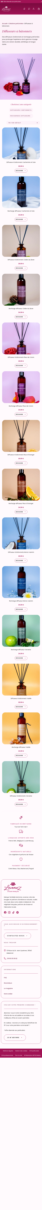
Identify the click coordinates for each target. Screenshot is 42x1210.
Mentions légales (8, 1051)
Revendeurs (8, 983)
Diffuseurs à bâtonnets (21, 110)
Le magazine (8, 988)
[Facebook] (5, 912)
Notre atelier (8, 994)
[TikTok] (13, 912)
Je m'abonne (13, 1038)
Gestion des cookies (21, 1051)
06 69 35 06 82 (12, 958)
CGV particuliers (34, 1051)
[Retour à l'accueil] (6, 8)
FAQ (5, 978)
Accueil (4, 24)
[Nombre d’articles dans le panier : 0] (38, 8)
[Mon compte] (33, 8)
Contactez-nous (16, 936)
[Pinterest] (17, 912)
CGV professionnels (7, 1055)
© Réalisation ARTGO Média (32, 1055)
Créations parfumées (15, 24)
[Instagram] (9, 912)
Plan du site (18, 1055)
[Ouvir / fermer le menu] (24, 8)
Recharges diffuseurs (20, 116)
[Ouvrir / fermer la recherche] (29, 8)
